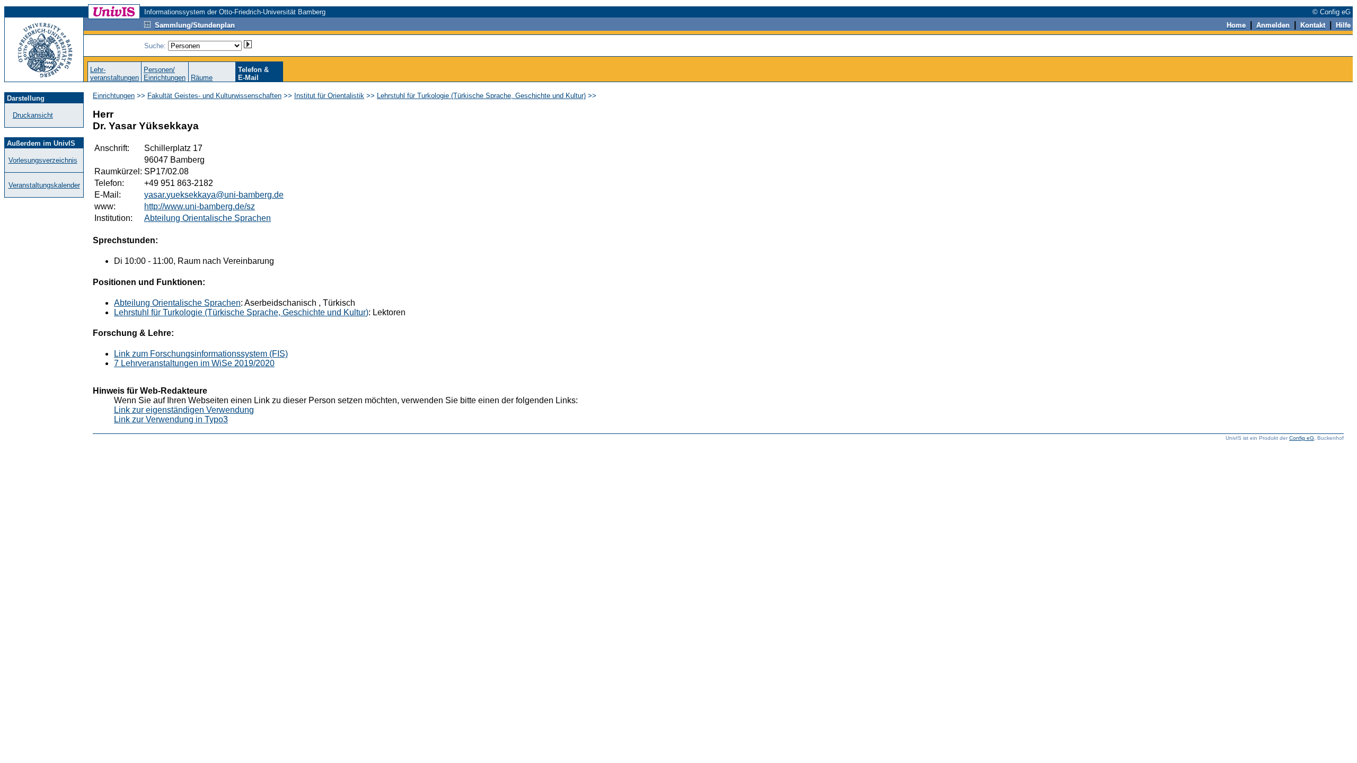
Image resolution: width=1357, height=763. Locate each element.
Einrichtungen (114, 96)
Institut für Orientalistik (329, 96)
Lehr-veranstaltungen (114, 74)
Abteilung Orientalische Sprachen (207, 218)
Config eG (1301, 438)
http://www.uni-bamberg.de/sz (199, 206)
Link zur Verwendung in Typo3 (171, 419)
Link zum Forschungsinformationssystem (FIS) (201, 353)
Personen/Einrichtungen (165, 74)
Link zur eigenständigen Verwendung (184, 409)
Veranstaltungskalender (44, 185)
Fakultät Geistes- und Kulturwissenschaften (214, 96)
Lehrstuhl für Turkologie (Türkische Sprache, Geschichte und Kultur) (481, 96)
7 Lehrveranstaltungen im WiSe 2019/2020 (194, 363)
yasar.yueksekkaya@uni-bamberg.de (214, 194)
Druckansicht (33, 115)
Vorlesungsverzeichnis (42, 160)
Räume (202, 78)
